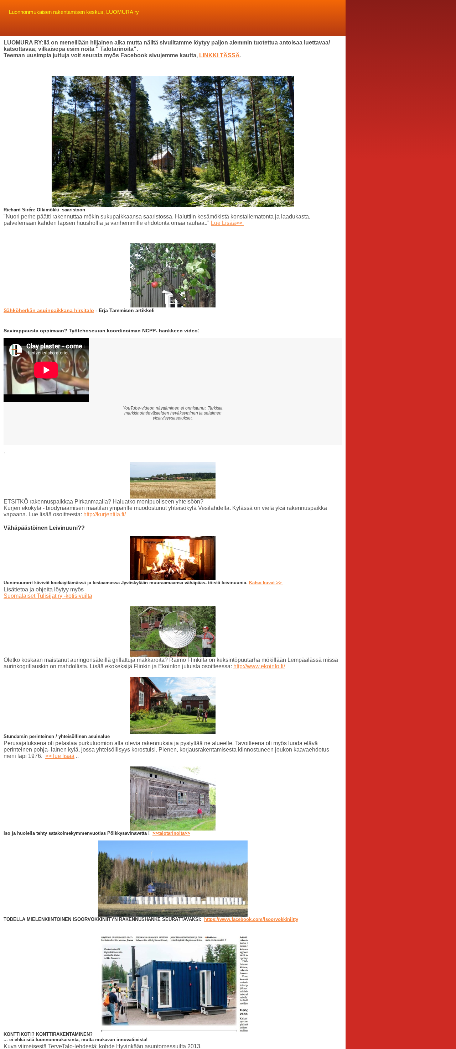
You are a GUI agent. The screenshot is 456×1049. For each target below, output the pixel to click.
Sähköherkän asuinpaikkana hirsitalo (49, 310)
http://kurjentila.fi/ (104, 514)
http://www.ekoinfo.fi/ (259, 666)
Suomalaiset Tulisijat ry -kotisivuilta (48, 596)
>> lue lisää (59, 756)
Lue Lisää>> (227, 223)
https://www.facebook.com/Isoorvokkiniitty (251, 919)
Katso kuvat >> (266, 582)
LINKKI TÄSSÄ (219, 55)
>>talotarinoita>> (171, 833)
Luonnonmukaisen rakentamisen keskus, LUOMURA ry (74, 12)
